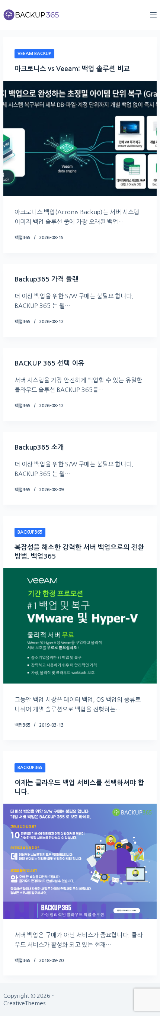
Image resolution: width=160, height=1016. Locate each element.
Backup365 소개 (39, 447)
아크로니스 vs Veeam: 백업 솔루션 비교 (72, 68)
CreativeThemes (24, 1003)
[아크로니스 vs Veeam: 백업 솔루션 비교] (80, 138)
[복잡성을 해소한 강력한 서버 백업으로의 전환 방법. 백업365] (80, 626)
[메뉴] (153, 15)
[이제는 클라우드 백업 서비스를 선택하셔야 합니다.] (80, 861)
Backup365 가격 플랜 (47, 279)
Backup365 (29, 532)
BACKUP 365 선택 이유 (49, 363)
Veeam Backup (34, 53)
